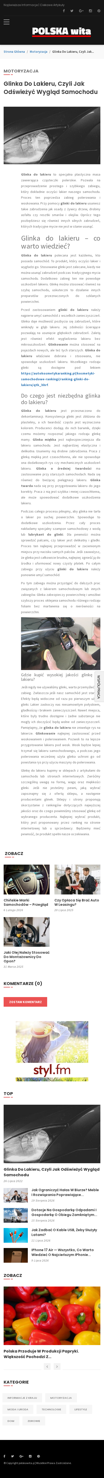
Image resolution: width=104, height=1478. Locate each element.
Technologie (51, 1409)
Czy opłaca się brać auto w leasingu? (76, 902)
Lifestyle (80, 1409)
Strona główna (14, 52)
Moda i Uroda (17, 1409)
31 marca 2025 (13, 966)
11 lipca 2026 (41, 1240)
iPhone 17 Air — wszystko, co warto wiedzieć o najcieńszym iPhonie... (62, 1252)
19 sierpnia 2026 (43, 1200)
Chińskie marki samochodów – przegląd (26, 902)
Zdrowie (34, 1421)
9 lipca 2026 (40, 1260)
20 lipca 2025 (64, 910)
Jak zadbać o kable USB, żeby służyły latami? (64, 1232)
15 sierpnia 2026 (43, 1220)
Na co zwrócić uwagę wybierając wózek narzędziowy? (45, 1354)
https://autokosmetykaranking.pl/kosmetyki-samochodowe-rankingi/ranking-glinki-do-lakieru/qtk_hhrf (58, 379)
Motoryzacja (38, 52)
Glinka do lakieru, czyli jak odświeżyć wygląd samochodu (52, 1172)
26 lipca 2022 (13, 1181)
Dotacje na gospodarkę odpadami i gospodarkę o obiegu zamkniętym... (64, 1212)
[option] (52, 1323)
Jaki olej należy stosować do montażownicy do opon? (27, 956)
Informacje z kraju (22, 1398)
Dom (10, 1421)
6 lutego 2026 (13, 910)
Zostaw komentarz (25, 1002)
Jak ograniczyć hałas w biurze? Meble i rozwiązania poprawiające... (65, 1192)
